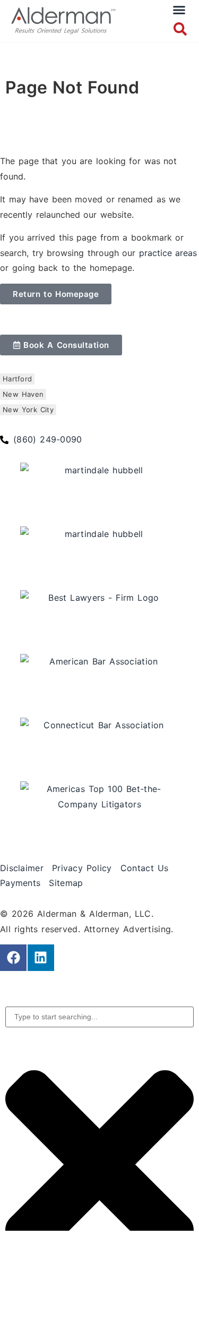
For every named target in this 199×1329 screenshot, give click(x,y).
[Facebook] (13, 957)
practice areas (168, 253)
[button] (179, 10)
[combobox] (99, 1017)
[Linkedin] (41, 957)
